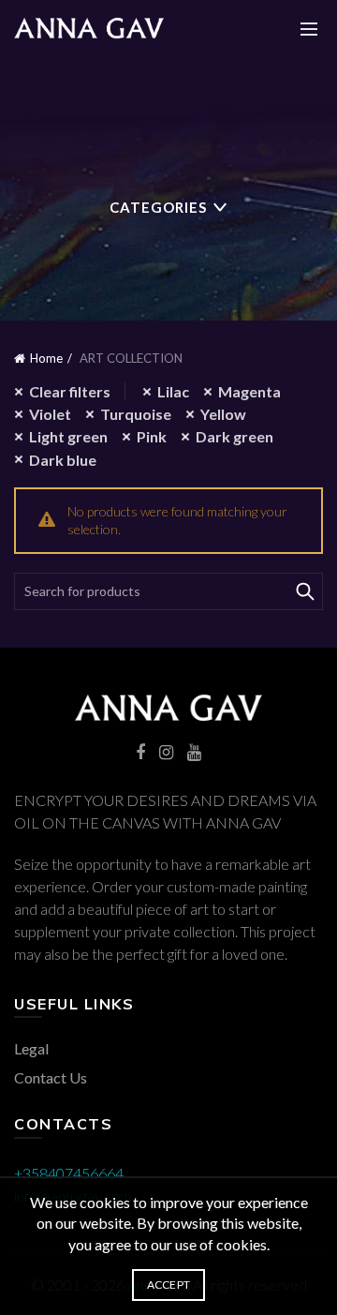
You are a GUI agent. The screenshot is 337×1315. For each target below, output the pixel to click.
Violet (50, 414)
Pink (152, 436)
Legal (31, 1048)
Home (46, 358)
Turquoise (135, 414)
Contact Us (50, 1077)
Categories (158, 207)
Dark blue (62, 460)
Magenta (249, 391)
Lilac (173, 391)
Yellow (223, 414)
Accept (169, 1285)
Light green (68, 436)
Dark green (234, 436)
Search (304, 591)
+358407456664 (69, 1173)
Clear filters (69, 391)
